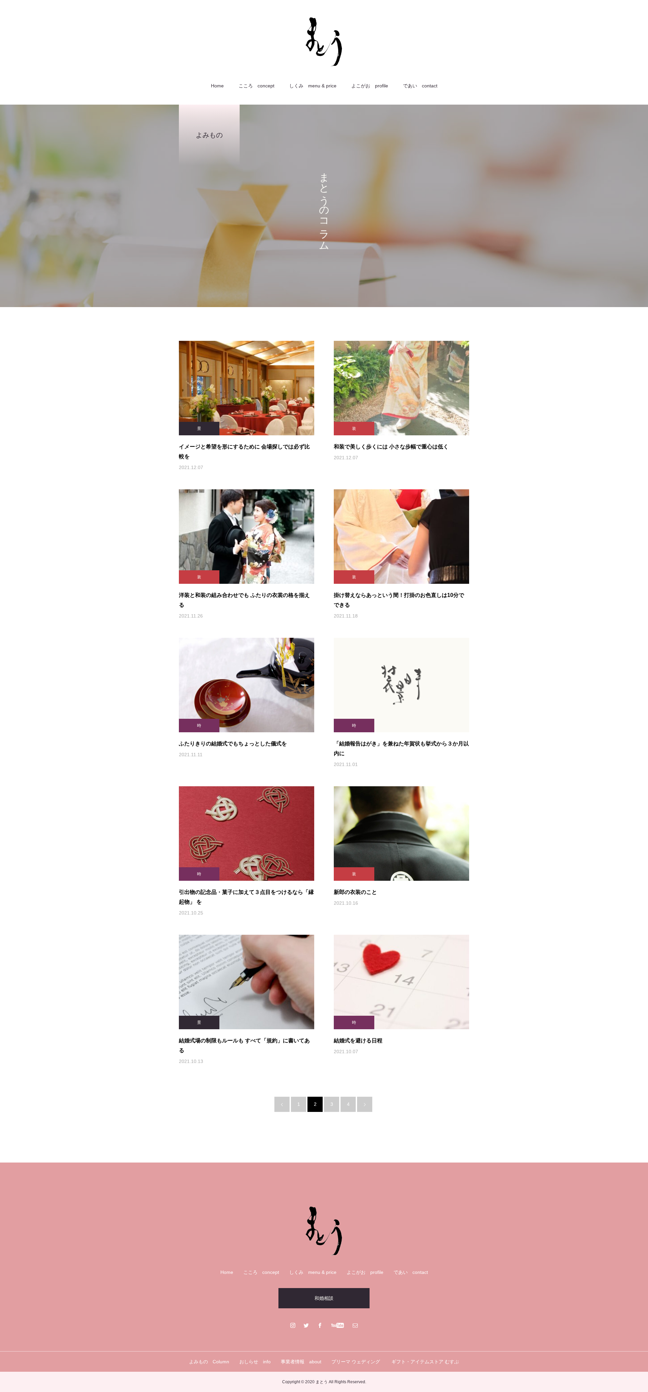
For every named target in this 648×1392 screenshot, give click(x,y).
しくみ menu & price (312, 85)
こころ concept (256, 85)
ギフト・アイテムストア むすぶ (425, 1361)
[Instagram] (293, 1325)
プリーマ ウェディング (356, 1361)
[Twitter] (306, 1325)
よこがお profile (369, 85)
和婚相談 (324, 1298)
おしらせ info (255, 1361)
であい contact (420, 85)
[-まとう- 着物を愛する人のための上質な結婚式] (324, 42)
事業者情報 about (301, 1361)
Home (217, 85)
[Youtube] (337, 1325)
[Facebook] (320, 1325)
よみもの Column (209, 1361)
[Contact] (355, 1325)
